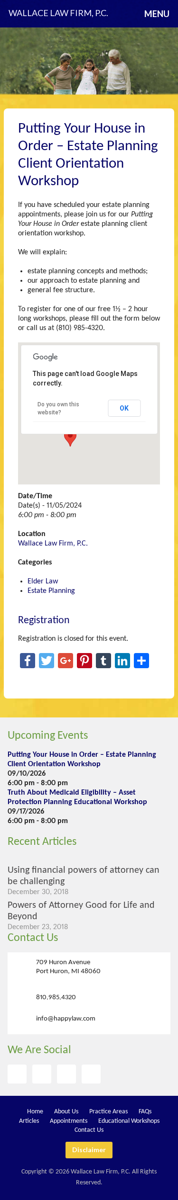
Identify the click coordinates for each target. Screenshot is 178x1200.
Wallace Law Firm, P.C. (53, 543)
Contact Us (33, 938)
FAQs (145, 1111)
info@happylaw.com (65, 1018)
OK (124, 408)
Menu (156, 14)
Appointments (68, 1121)
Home (35, 1111)
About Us (66, 1111)
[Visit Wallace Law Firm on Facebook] (17, 1074)
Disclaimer (89, 1150)
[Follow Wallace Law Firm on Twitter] (41, 1074)
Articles (29, 1121)
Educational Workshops (128, 1121)
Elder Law (43, 581)
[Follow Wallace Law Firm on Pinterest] (66, 1074)
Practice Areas (108, 1111)
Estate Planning (51, 591)
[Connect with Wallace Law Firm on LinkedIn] (91, 1074)
